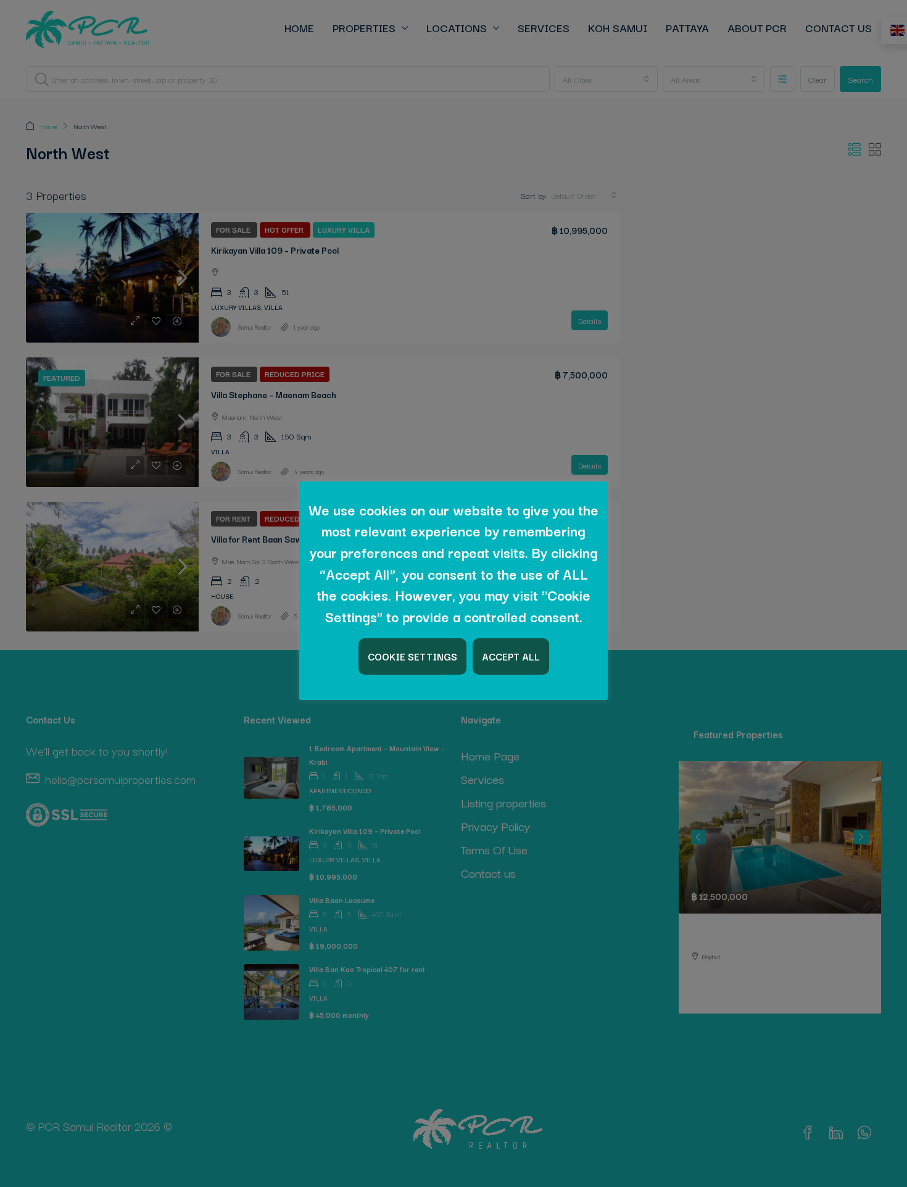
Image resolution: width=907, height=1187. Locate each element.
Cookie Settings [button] (412, 656)
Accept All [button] (511, 656)
